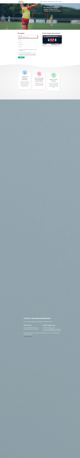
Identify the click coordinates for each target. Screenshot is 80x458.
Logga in (60, 1)
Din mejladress (21, 44)
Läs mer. (24, 50)
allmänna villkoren (33, 52)
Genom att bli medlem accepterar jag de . (27, 52)
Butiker (41, 1)
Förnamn (20, 39)
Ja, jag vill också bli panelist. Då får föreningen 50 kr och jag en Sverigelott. (28, 50)
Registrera (21, 57)
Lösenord (20, 46)
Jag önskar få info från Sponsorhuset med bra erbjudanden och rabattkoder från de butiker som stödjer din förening (27, 55)
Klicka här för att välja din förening (24, 36)
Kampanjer (45, 1)
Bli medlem (56, 1)
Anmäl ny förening (51, 1)
